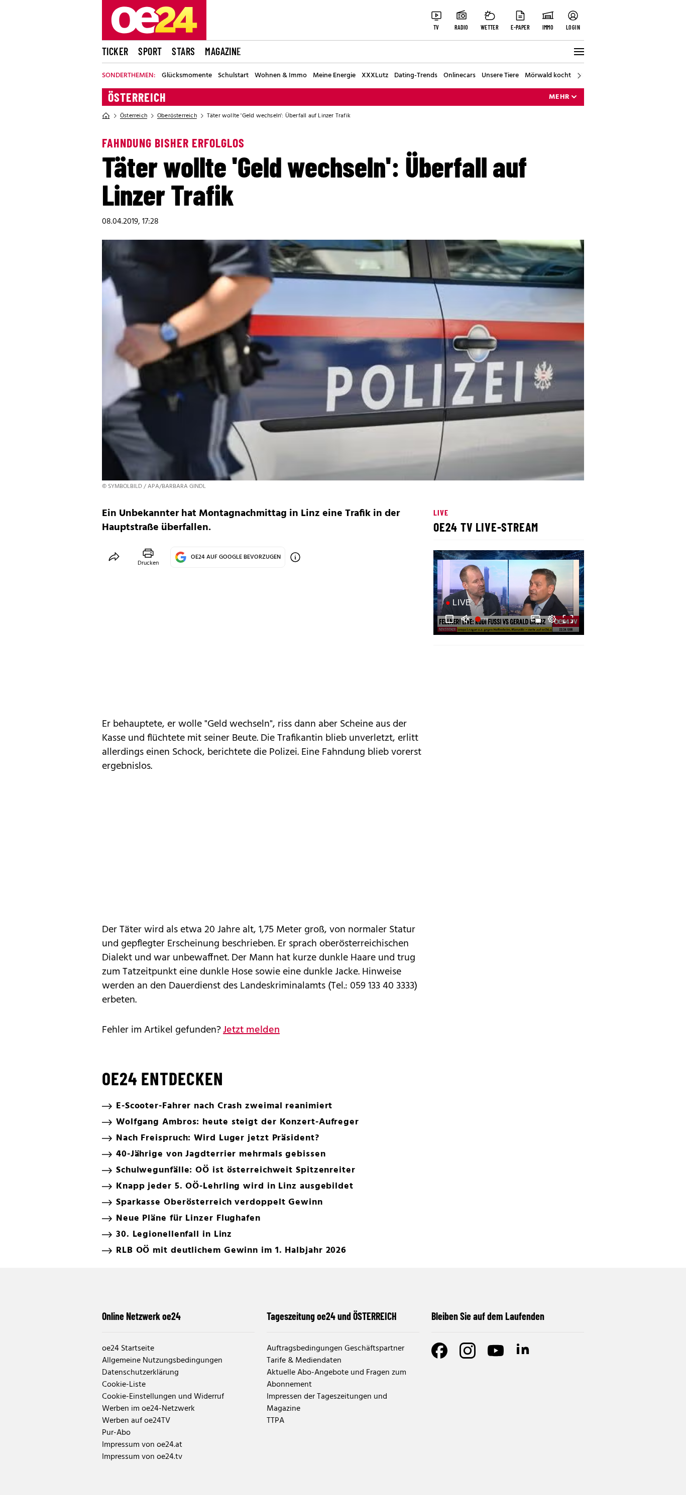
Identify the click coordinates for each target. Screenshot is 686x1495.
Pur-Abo (116, 1432)
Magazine (223, 51)
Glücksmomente (187, 75)
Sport (150, 51)
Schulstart (233, 75)
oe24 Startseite (128, 1348)
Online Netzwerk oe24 (141, 1316)
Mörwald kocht (548, 75)
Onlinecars (459, 75)
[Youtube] (496, 1351)
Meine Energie (334, 75)
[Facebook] (439, 1351)
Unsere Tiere (500, 75)
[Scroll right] (579, 76)
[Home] (106, 116)
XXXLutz (375, 75)
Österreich (137, 97)
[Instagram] (468, 1351)
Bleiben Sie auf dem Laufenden (487, 1316)
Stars (183, 51)
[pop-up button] (552, 619)
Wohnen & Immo (281, 75)
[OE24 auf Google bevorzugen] (295, 557)
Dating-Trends (415, 75)
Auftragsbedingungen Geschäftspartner (335, 1348)
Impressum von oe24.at (142, 1444)
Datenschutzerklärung (140, 1372)
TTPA (275, 1420)
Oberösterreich (177, 116)
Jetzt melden (251, 1030)
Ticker (115, 51)
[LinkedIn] (524, 1351)
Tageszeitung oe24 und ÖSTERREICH (332, 1316)
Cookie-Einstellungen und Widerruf (163, 1396)
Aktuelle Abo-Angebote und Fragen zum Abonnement (336, 1378)
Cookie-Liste (124, 1384)
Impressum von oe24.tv (142, 1456)
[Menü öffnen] (578, 52)
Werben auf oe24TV (136, 1420)
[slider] (483, 619)
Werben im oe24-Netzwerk (148, 1408)
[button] (449, 619)
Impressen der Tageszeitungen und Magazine (327, 1402)
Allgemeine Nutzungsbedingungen (162, 1360)
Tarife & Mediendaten (304, 1360)
